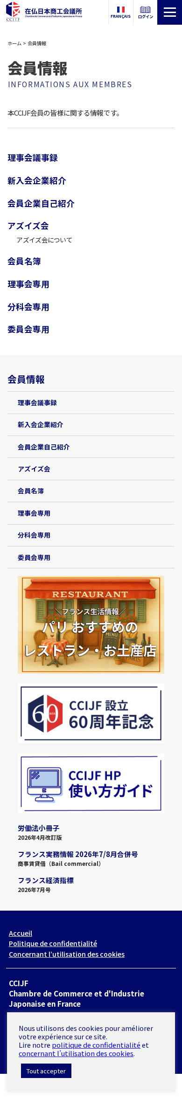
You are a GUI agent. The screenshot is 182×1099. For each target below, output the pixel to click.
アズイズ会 (28, 225)
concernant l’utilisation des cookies (76, 1053)
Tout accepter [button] (46, 1070)
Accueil (20, 933)
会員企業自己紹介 (41, 203)
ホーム (14, 43)
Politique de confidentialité (53, 943)
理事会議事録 (32, 157)
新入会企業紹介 (36, 180)
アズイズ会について (44, 239)
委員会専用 (28, 329)
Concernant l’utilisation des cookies (67, 954)
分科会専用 (28, 306)
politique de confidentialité (96, 1045)
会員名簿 (24, 261)
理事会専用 (28, 283)
